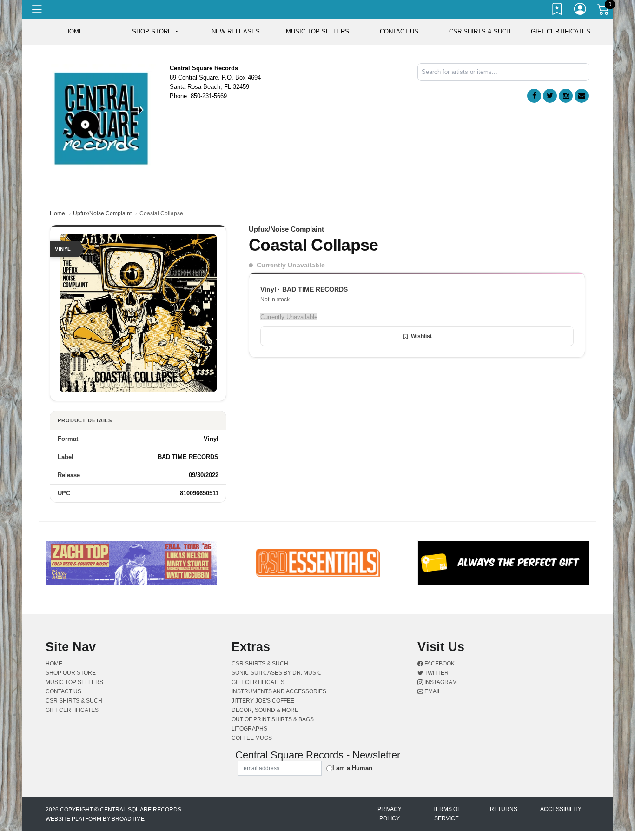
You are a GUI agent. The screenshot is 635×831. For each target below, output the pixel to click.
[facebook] (534, 96)
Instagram (440, 682)
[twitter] (550, 96)
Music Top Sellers (317, 31)
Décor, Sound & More (265, 710)
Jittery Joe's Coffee (263, 701)
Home (57, 213)
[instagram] (566, 96)
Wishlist (421, 336)
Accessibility (561, 809)
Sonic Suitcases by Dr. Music (277, 673)
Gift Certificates (560, 31)
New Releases (236, 31)
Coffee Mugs (252, 738)
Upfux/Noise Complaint (102, 213)
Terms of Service (446, 814)
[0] (604, 11)
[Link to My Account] (580, 10)
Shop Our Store (71, 673)
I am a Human (352, 768)
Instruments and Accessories (279, 691)
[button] (155, 31)
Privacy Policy (389, 814)
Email (432, 691)
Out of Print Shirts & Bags (273, 719)
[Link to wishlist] (557, 10)
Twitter (436, 673)
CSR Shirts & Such (479, 31)
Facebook (439, 663)
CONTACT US (399, 31)
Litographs (249, 728)
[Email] (581, 96)
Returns (503, 809)
